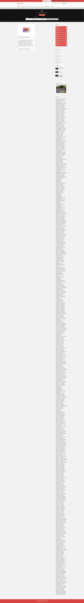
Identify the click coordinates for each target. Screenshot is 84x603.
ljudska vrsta (64, 565)
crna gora (62, 191)
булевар (58, 553)
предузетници (58, 583)
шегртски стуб (59, 412)
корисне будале (59, 332)
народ (61, 255)
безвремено (58, 394)
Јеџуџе (58, 225)
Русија (62, 167)
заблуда (64, 332)
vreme (58, 400)
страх (57, 432)
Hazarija (58, 311)
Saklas (61, 135)
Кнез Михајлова (62, 261)
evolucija (65, 563)
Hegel (62, 526)
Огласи (31, 6)
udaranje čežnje (59, 242)
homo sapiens (58, 565)
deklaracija (58, 102)
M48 (65, 159)
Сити (62, 241)
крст (65, 557)
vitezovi (58, 443)
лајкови (62, 331)
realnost (65, 439)
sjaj (57, 424)
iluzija (61, 408)
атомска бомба (59, 280)
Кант (57, 525)
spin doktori (58, 118)
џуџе (65, 225)
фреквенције (63, 219)
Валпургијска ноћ (59, 546)
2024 (58, 31)
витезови (58, 451)
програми (58, 298)
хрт (65, 361)
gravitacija (63, 514)
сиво (65, 578)
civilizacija (58, 534)
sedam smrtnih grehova (60, 263)
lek (64, 481)
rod (62, 102)
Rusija (62, 159)
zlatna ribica (58, 526)
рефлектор (63, 115)
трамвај (58, 331)
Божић (60, 71)
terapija (63, 380)
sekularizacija (64, 489)
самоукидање (63, 186)
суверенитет (58, 179)
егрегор (58, 552)
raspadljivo (58, 399)
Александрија (58, 496)
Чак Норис (58, 506)
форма (65, 431)
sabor (60, 369)
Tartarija (62, 311)
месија (58, 450)
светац (61, 355)
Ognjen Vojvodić (59, 212)
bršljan (62, 134)
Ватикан (61, 452)
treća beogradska (59, 205)
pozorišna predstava (62, 286)
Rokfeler (61, 533)
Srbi (64, 521)
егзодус (63, 471)
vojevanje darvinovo (59, 566)
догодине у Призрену (59, 294)
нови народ (62, 469)
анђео (58, 521)
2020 (58, 39)
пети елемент (58, 236)
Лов (56, 53)
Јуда (65, 462)
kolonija (63, 399)
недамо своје (58, 105)
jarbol (62, 368)
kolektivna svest (63, 515)
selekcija (63, 464)
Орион (63, 111)
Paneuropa (62, 349)
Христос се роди (64, 109)
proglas (62, 99)
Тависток (58, 241)
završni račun (62, 343)
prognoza (58, 381)
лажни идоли (63, 375)
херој (57, 355)
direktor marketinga (59, 248)
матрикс (58, 323)
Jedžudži (58, 218)
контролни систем (63, 313)
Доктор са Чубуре (24, 38)
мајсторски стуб (63, 414)
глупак (63, 304)
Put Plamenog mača (59, 439)
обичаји (58, 557)
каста (57, 418)
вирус (57, 324)
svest (65, 477)
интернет (63, 576)
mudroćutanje (58, 268)
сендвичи (58, 545)
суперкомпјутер (59, 193)
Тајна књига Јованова (63, 324)
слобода (63, 395)
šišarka (64, 129)
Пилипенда (65, 172)
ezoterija (62, 488)
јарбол (62, 361)
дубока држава (63, 223)
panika (64, 153)
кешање (62, 185)
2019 (58, 41)
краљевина (63, 187)
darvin (58, 570)
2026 (58, 27)
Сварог (62, 495)
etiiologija (58, 382)
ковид (63, 484)
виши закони (58, 109)
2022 (58, 35)
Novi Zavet (62, 457)
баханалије (58, 395)
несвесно (62, 475)
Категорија (35, 17)
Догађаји (35, 6)
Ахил (61, 437)
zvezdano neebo (59, 370)
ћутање (58, 274)
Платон (58, 421)
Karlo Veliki (64, 136)
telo (57, 438)
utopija (58, 200)
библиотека (63, 496)
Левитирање (57, 61)
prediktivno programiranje (60, 285)
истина (61, 520)
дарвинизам (64, 591)
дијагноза (58, 590)
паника (58, 162)
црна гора (58, 187)
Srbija (57, 191)
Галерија (52, 6)
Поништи (49, 19)
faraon (58, 457)
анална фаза (58, 260)
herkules (62, 178)
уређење (58, 98)
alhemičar (62, 513)
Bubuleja (61, 160)
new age (62, 490)
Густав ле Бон (64, 336)
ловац (62, 557)
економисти (58, 585)
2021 (58, 37)
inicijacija (58, 551)
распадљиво (58, 393)
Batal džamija (58, 312)
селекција (58, 468)
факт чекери (64, 330)
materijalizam (58, 319)
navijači (58, 117)
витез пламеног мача (59, 128)
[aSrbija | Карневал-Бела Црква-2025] (61, 89)
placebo (61, 481)
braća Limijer (64, 268)
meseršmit (58, 345)
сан (57, 362)
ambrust (63, 345)
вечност (62, 419)
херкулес (58, 186)
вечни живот (58, 380)
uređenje (58, 99)
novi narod (58, 463)
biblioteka (58, 494)
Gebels (65, 533)
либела (58, 531)
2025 (58, 29)
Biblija (57, 445)
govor (61, 210)
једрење (58, 361)
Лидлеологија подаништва (24, 37)
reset (63, 317)
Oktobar (62, 458)
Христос (58, 110)
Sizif (57, 431)
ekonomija (58, 569)
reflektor (63, 116)
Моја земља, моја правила (61, 75)
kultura (62, 569)
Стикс (57, 437)
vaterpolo (58, 116)
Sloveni (63, 249)
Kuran (57, 444)
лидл (62, 545)
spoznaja (58, 495)
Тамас (65, 355)
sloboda (63, 401)
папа (63, 143)
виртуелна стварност (59, 406)
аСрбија (18, 8)
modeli (58, 154)
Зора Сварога (63, 494)
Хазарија (63, 307)
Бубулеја (58, 168)
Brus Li (63, 501)
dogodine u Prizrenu (59, 282)
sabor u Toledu (59, 130)
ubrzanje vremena (64, 456)
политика (58, 559)
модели (62, 162)
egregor (63, 121)
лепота (61, 547)
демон (58, 419)
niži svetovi (64, 216)
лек (61, 483)
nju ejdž (58, 490)
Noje (57, 250)
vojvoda (63, 211)
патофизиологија (59, 376)
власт (62, 558)
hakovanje (61, 407)
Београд (64, 281)
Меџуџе (62, 225)
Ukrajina (58, 159)
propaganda (58, 514)
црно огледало (63, 235)
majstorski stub (59, 425)
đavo (57, 407)
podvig (58, 344)
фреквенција (58, 446)
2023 (58, 33)
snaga (65, 550)
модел (58, 469)
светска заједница (59, 103)
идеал (57, 520)
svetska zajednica (64, 98)
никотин (58, 578)
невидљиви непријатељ (60, 433)
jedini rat (64, 212)
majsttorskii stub (59, 426)
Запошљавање (46, 6)
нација (58, 255)
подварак (63, 508)
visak (61, 527)
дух (64, 450)
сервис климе (58, 588)
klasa (57, 427)
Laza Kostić (58, 500)
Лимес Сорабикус (63, 148)
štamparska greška (59, 129)
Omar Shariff (58, 571)
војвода (58, 210)
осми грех (58, 275)
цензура (58, 402)
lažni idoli (58, 383)
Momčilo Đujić (58, 211)
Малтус (58, 306)
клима (57, 589)
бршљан (58, 147)
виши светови (58, 224)
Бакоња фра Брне (59, 172)
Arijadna (58, 318)
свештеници (62, 531)
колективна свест (64, 519)
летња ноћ (65, 362)
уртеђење (65, 103)
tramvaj (63, 174)
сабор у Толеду (59, 143)
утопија (62, 192)
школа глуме (58, 413)
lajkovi (58, 326)
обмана (63, 476)
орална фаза (64, 254)
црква (62, 506)
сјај (62, 413)
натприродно (58, 181)
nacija (62, 244)
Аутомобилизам (58, 62)
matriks (62, 318)
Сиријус (62, 110)
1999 (63, 224)
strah (57, 286)
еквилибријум (62, 405)
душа (61, 450)
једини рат (58, 219)
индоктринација (59, 470)
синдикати (62, 544)
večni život (58, 387)
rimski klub (58, 293)
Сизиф (64, 420)
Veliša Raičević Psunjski (63, 351)
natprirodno (64, 173)
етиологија (58, 375)
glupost (64, 292)
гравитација (58, 519)
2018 (58, 43)
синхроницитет (62, 432)
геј (61, 532)
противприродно (59, 180)
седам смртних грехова (60, 273)
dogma (65, 122)
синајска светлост (59, 582)
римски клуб (62, 305)
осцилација (63, 312)
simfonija (63, 534)
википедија (58, 576)
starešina (58, 544)
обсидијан (58, 237)
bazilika (58, 135)
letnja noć (65, 369)
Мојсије (62, 462)
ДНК (63, 149)
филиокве (58, 142)
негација (62, 124)
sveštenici (58, 528)
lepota (62, 550)
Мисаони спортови (58, 56)
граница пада (58, 304)
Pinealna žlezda (59, 204)
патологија (64, 376)
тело (62, 446)
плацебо (58, 483)
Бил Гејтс (65, 437)
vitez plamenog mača (59, 122)
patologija (62, 383)
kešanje (58, 178)
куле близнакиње (59, 281)
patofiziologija (63, 382)
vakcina (62, 443)
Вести (39, 6)
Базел (64, 199)
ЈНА (61, 168)
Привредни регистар (25, 6)
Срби (65, 520)
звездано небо (59, 363)
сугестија (58, 124)
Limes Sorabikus (59, 136)
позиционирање (59, 254)
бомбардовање (63, 229)
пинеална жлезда (59, 197)
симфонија (58, 538)
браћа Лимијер (59, 279)
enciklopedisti (58, 489)
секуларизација (59, 487)
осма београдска (59, 199)
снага (57, 547)
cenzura (65, 406)
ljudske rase (58, 564)
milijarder (58, 155)
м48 (65, 167)
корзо (62, 256)
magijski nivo (62, 231)
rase (62, 564)
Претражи (54, 19)
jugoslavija (58, 192)
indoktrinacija (58, 464)
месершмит (62, 337)
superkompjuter (63, 200)
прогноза (62, 374)
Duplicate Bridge (64, 571)
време (63, 394)
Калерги (64, 357)
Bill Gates (58, 572)
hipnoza (62, 477)
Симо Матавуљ (59, 173)
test (65, 318)
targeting (64, 242)
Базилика (62, 147)
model (62, 463)
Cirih (63, 204)
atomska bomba (59, 269)
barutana (58, 134)
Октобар (58, 462)
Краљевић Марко (59, 357)
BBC (57, 533)
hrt (65, 368)
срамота (58, 338)
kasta (61, 427)
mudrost (58, 550)
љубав (63, 412)
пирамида (58, 558)
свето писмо (58, 111)
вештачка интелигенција (60, 577)
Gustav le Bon (58, 330)
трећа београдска (59, 198)
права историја (63, 306)
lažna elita (64, 426)
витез (65, 128)
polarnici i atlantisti (59, 153)
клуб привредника (59, 584)
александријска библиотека (60, 166)
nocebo (58, 477)
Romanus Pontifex (63, 445)
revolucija (62, 553)
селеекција (63, 468)
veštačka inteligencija (59, 388)
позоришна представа (59, 299)
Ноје (57, 261)
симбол (62, 338)
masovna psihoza (59, 156)
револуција (62, 552)
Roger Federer (62, 570)
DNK (61, 140)
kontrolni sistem (59, 317)
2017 (58, 45)
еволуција (65, 582)
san (57, 369)
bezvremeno (62, 400)
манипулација (58, 484)
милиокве (63, 142)
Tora (65, 443)
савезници (58, 229)
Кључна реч (27, 17)
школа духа (58, 235)
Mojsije (58, 458)
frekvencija (61, 438)
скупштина (58, 307)
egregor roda (58, 121)
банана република (59, 420)
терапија (58, 374)
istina (62, 381)
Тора (57, 452)
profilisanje (58, 243)
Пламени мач (58, 325)
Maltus (62, 293)
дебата (63, 583)
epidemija (63, 509)
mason (58, 515)
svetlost (61, 424)
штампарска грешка (59, 141)
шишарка (65, 141)
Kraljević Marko (59, 350)
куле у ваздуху (58, 591)
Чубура (62, 364)
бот (65, 577)
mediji (61, 117)
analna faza (58, 249)
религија (58, 488)
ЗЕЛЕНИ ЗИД (63, 507)
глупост (58, 305)
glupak (58, 292)
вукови (58, 364)
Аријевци (58, 262)
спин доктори (63, 590)
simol (57, 343)
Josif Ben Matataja (59, 137)
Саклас (58, 148)
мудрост (64, 546)
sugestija (63, 118)
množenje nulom (63, 154)
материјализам (63, 323)
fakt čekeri (63, 325)
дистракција (58, 471)
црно (61, 578)
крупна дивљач (63, 559)
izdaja (61, 344)
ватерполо (58, 115)
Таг (43, 17)
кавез (62, 300)
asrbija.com (62, 589)
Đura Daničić (58, 501)
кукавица (58, 313)
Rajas (63, 350)
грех (63, 280)
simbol (58, 337)
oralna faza (58, 244)
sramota (58, 342)
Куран (65, 452)
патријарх (58, 507)
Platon (61, 431)
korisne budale (62, 326)
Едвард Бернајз (59, 336)
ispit (57, 481)
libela (64, 527)
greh (63, 269)
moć (64, 424)
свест (57, 475)
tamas (57, 349)
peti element (62, 230)
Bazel (64, 206)
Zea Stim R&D (44, 601)
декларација (63, 105)
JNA (57, 160)
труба (61, 521)
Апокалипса (58, 540)
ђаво (61, 402)
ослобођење (62, 104)
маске (62, 237)
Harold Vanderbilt (63, 572)
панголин (58, 509)
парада (58, 532)
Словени (63, 260)
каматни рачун (64, 585)
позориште (58, 300)
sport (65, 117)
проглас (58, 104)
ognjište (58, 230)
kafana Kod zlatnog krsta (60, 267)
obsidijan (58, 231)
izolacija (58, 465)
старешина (63, 540)
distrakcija (62, 465)
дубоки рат (64, 222)
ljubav (61, 421)
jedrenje (58, 368)
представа (62, 274)
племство (65, 532)
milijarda (63, 155)
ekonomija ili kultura (59, 563)
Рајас (57, 356)
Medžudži (62, 218)
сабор (61, 362)
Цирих (64, 197)
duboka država (58, 216)
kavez (62, 288)
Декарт (61, 525)
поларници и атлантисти (60, 161)
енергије (58, 223)
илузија (58, 405)
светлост (58, 414)
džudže (62, 217)
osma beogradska (59, 206)
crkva (57, 502)
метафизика (58, 476)
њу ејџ (64, 487)
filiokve (63, 130)
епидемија (58, 508)
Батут (57, 185)
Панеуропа (61, 356)
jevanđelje (58, 456)
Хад (65, 433)
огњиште (64, 236)
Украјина (58, 167)
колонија (63, 393)
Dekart (58, 527)
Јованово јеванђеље (59, 539)
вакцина (62, 451)
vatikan (61, 444)
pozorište (58, 288)
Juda (65, 458)
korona (58, 513)
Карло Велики (58, 149)
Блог (42, 6)
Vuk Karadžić (63, 500)
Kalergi (58, 351)
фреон (63, 588)
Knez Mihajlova (62, 250)
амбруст (62, 342)
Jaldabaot (58, 140)
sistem (58, 408)
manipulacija (58, 482)
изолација (64, 470)
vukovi (64, 370)
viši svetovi (58, 217)
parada (62, 528)
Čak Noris (62, 502)
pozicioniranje (63, 243)
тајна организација (59, 389)
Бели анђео (64, 363)
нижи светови (58, 222)
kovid (62, 482)
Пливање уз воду (58, 59)
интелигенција (62, 418)
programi (58, 287)
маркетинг (58, 256)
